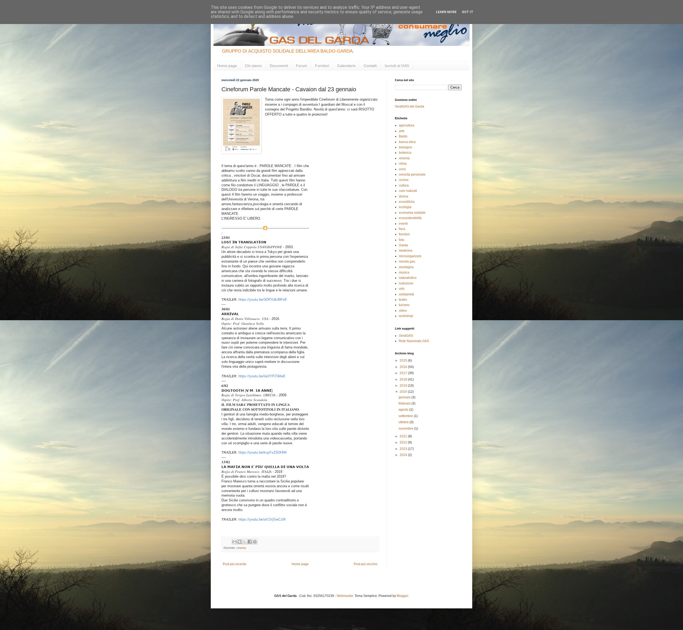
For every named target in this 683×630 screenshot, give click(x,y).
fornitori (404, 234)
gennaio (405, 397)
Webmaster (345, 596)
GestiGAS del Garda (409, 106)
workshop (406, 316)
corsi (402, 169)
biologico (405, 147)
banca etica (407, 142)
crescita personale (412, 174)
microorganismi (410, 256)
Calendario (346, 66)
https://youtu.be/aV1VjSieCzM (262, 519)
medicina (405, 250)
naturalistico (407, 278)
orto (401, 289)
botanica (405, 152)
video (403, 310)
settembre (406, 416)
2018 (404, 379)
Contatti (370, 66)
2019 (404, 385)
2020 (404, 392)
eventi (403, 223)
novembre (406, 428)
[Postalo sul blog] (239, 541)
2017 (404, 373)
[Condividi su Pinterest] (254, 541)
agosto (404, 409)
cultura (404, 185)
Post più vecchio (366, 564)
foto (401, 240)
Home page (227, 66)
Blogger (402, 596)
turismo (404, 305)
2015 (404, 360)
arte (401, 131)
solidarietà (406, 294)
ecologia (405, 207)
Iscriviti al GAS (397, 66)
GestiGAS (406, 336)
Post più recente (234, 564)
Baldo (403, 136)
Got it (467, 12)
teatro (403, 300)
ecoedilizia (407, 202)
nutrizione (406, 283)
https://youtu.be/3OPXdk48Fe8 (263, 300)
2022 (404, 442)
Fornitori (322, 66)
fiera (402, 229)
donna (403, 196)
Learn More (446, 12)
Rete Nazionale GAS (414, 341)
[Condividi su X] (244, 541)
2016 (404, 367)
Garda (403, 245)
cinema (241, 547)
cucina (403, 180)
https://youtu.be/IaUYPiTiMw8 (262, 376)
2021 (404, 436)
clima (403, 163)
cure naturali (408, 191)
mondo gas (407, 261)
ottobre (404, 422)
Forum (301, 66)
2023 (404, 449)
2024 (404, 455)
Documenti (279, 66)
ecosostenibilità (410, 218)
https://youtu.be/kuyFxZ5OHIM (263, 452)
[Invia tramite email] (234, 541)
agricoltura (406, 125)
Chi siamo (253, 66)
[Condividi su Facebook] (249, 541)
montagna (406, 267)
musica (404, 272)
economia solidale (412, 213)
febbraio (405, 403)
